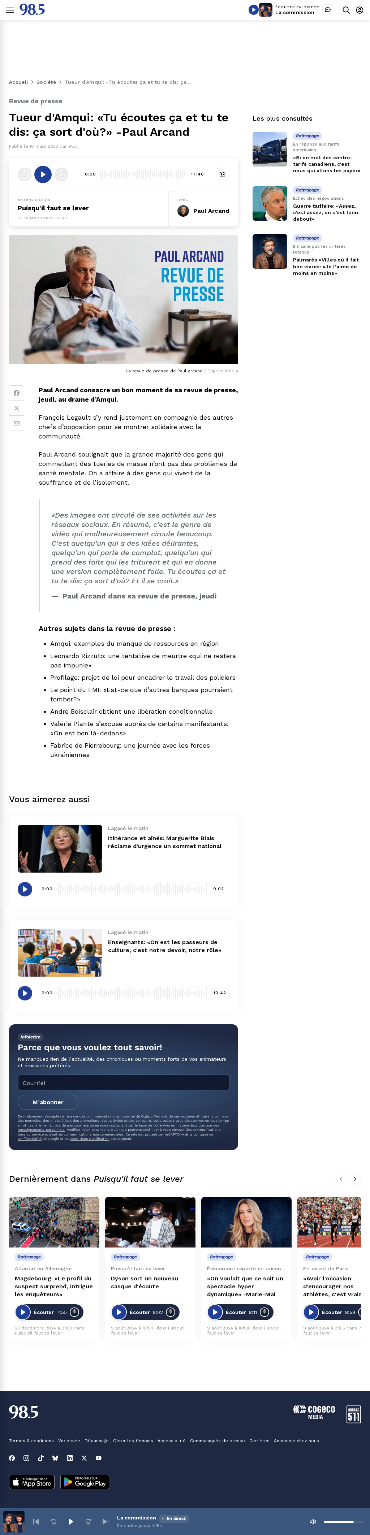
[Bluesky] (55, 1458)
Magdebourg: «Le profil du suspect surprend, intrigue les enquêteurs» (54, 1286)
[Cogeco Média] (314, 1417)
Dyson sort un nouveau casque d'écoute (144, 1282)
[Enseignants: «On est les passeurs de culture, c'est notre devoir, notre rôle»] (60, 953)
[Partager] (222, 174)
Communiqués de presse (217, 1440)
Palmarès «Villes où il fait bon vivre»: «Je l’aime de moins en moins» (326, 266)
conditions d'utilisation (89, 1139)
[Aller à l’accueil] (32, 13)
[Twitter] (16, 408)
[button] (36, 1521)
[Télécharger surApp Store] (32, 1483)
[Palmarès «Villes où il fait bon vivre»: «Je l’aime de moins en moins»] (270, 251)
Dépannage (97, 1440)
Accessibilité (172, 1440)
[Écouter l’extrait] (43, 174)
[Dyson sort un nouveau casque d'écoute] (150, 1222)
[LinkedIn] (70, 1458)
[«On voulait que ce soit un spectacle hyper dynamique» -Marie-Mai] (246, 1222)
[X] (84, 1458)
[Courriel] (16, 423)
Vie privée (69, 1440)
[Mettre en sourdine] (313, 1522)
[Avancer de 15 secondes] (61, 174)
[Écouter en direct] (253, 10)
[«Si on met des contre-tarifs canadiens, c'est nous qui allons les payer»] (270, 149)
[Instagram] (26, 1458)
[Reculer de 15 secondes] (24, 174)
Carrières (259, 1440)
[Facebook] (16, 393)
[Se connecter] (359, 10)
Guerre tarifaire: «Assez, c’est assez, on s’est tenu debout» (325, 212)
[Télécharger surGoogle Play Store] (84, 1483)
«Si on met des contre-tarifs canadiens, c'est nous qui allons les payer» (327, 164)
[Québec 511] (354, 1421)
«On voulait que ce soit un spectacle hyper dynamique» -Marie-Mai (245, 1286)
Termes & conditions (31, 1440)
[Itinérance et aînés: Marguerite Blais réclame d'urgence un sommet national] (60, 849)
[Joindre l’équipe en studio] (327, 9)
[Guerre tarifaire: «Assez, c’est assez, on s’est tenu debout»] (270, 203)
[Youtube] (99, 1458)
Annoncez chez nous (296, 1440)
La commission (294, 12)
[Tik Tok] (41, 1458)
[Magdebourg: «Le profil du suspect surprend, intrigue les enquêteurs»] (54, 1222)
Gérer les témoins (133, 1440)
